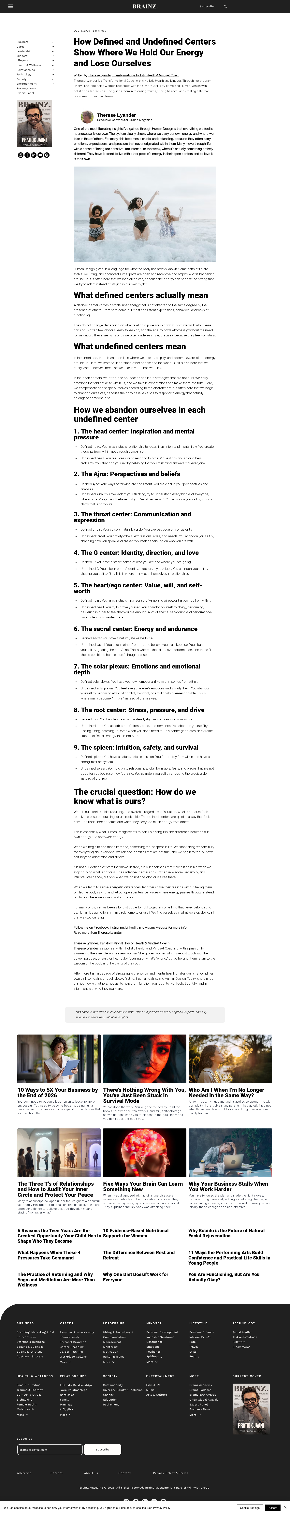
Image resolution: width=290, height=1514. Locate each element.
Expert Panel (25, 93)
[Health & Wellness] (53, 65)
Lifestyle (22, 60)
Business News (27, 88)
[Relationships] (53, 69)
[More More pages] (70, 1362)
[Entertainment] (53, 83)
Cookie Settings (250, 1508)
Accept (273, 1508)
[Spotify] (47, 155)
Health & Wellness (29, 65)
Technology (24, 74)
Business (22, 41)
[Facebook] (27, 155)
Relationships (26, 69)
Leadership (24, 51)
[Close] (285, 1508)
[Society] (53, 79)
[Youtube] (40, 155)
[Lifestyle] (53, 60)
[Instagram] (20, 155)
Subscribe (207, 6)
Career (21, 46)
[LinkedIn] (33, 155)
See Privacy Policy (158, 1508)
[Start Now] (59, 1106)
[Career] (53, 46)
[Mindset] (53, 55)
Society (21, 79)
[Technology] (53, 74)
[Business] (53, 42)
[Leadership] (53, 51)
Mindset (22, 55)
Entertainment (26, 83)
